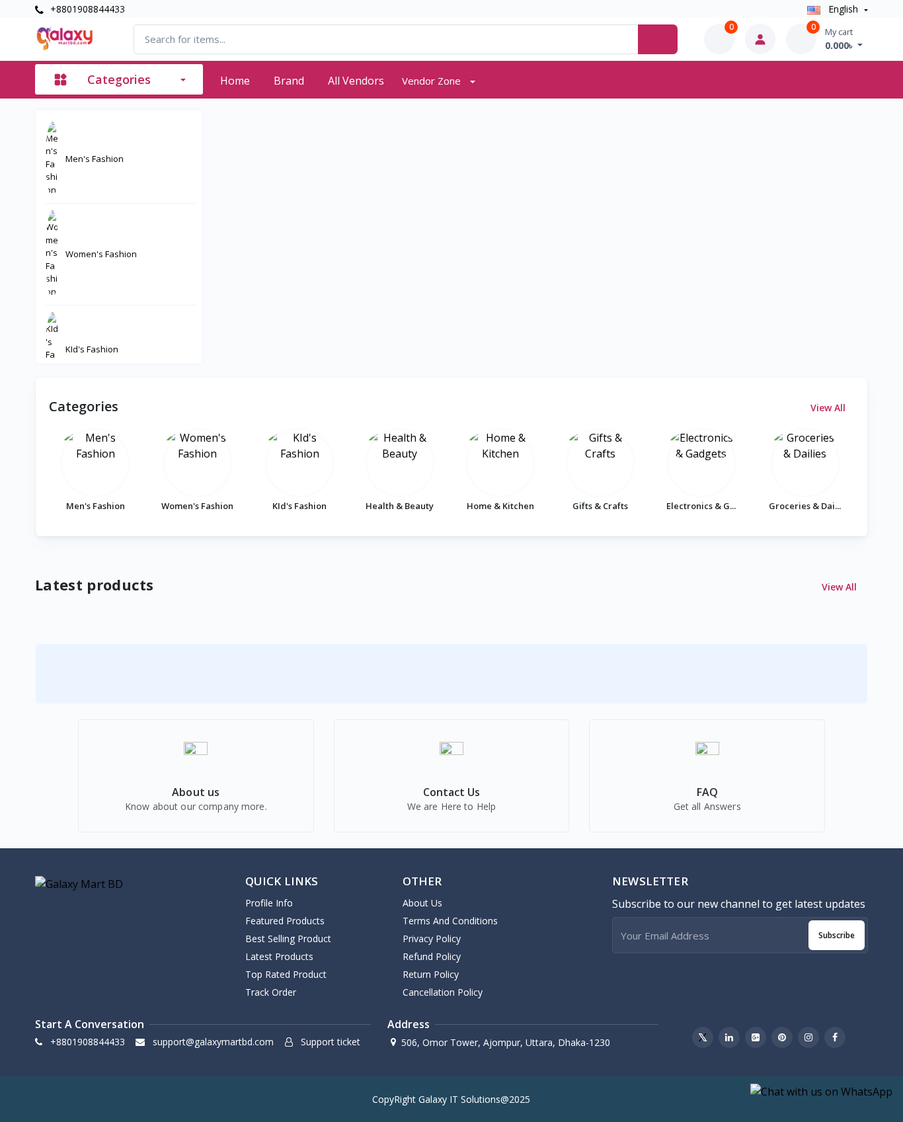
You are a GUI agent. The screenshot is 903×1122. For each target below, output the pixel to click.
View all (829, 407)
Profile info (269, 903)
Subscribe (836, 935)
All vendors (356, 80)
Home (235, 80)
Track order (270, 992)
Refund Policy (432, 956)
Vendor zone (432, 80)
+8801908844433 (86, 9)
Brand (289, 80)
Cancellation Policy (443, 992)
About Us (422, 903)
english (843, 9)
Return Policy (431, 974)
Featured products (285, 920)
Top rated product (286, 974)
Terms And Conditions (450, 920)
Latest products (279, 956)
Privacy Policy (432, 938)
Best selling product (288, 938)
